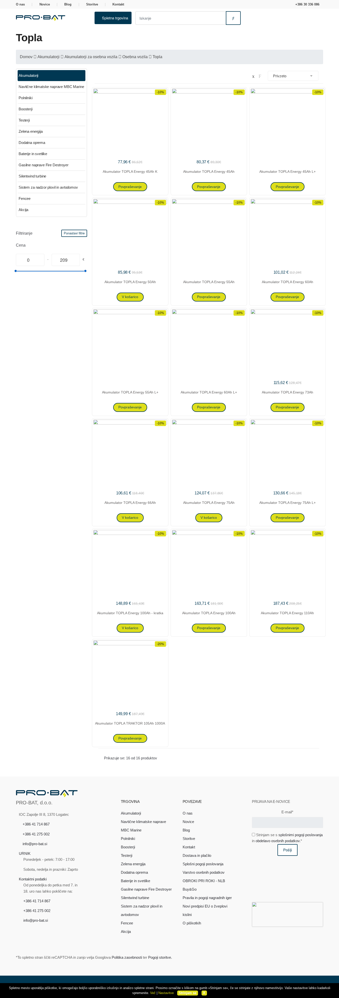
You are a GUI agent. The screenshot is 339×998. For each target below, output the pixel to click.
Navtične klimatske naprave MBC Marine (51, 87)
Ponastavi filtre (74, 233)
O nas (20, 4)
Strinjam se (187, 993)
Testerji (24, 120)
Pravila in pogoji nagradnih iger (207, 898)
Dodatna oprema (32, 142)
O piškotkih (192, 923)
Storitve (92, 4)
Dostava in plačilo (197, 855)
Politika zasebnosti (127, 957)
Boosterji (26, 109)
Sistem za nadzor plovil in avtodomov (48, 187)
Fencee (25, 198)
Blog (67, 4)
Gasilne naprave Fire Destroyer (43, 165)
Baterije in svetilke (33, 154)
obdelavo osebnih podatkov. (278, 841)
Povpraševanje (130, 187)
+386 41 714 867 (36, 824)
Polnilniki (26, 98)
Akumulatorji (48, 57)
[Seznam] (260, 76)
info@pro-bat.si (35, 844)
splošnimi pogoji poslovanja (300, 835)
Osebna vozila (135, 57)
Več (153, 993)
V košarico (130, 297)
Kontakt (118, 4)
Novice (44, 4)
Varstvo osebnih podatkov (204, 872)
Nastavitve (166, 993)
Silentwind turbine (32, 176)
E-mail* (287, 812)
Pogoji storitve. (160, 957)
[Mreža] (253, 76)
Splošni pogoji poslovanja (203, 864)
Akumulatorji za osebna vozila (91, 57)
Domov (26, 57)
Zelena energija (31, 131)
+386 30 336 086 (307, 4)
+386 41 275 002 (36, 834)
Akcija (23, 210)
